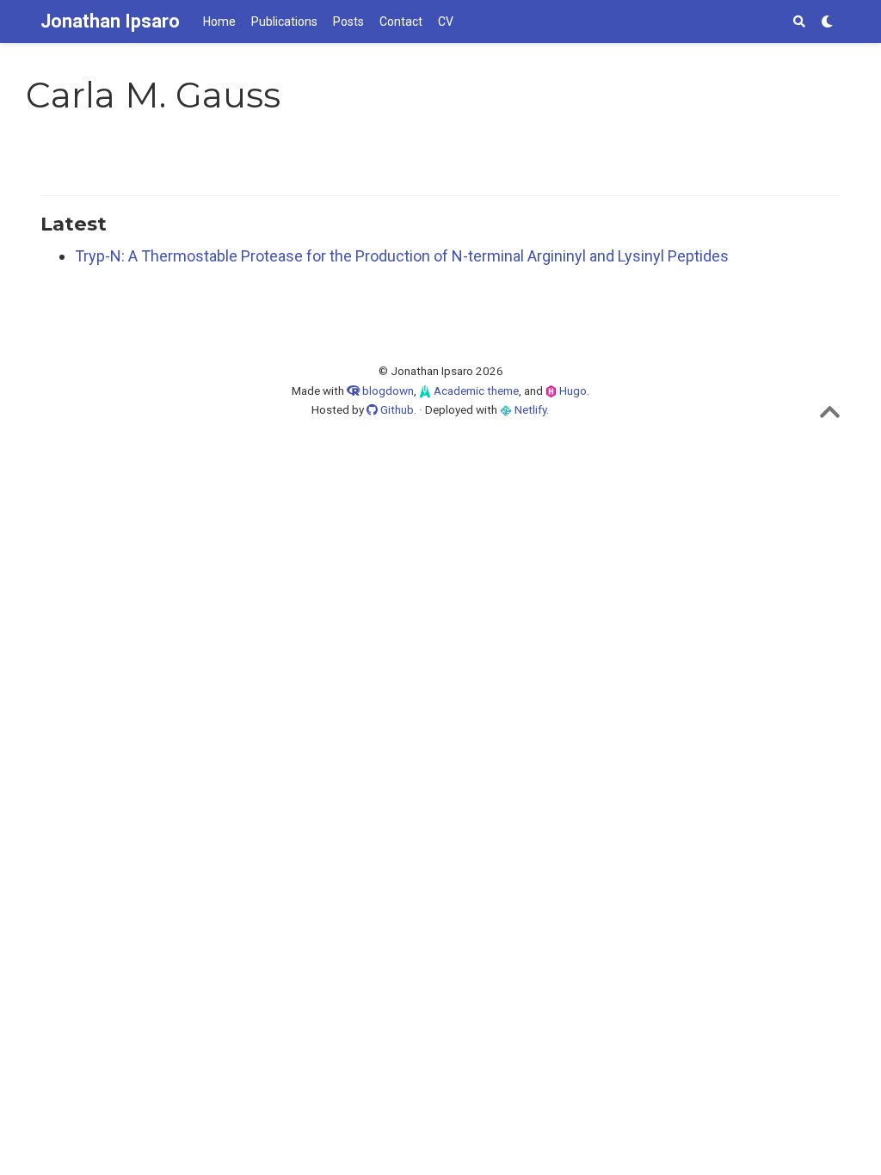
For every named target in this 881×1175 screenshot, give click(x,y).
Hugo (572, 390)
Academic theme (475, 390)
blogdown (388, 390)
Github (396, 409)
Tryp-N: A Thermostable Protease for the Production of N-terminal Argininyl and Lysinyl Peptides (402, 256)
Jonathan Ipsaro (110, 21)
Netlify (529, 409)
